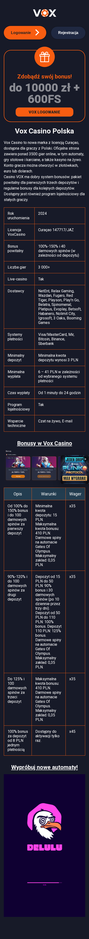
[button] (25, 32)
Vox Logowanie (44, 112)
